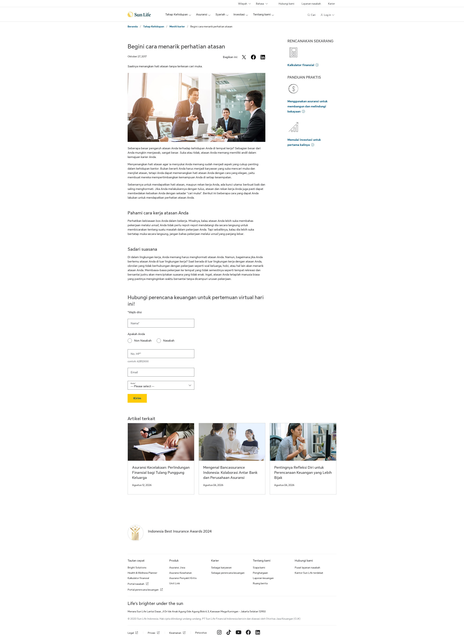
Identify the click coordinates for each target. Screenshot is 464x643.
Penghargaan (260, 572)
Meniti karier (177, 26)
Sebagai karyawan (221, 567)
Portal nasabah (136, 583)
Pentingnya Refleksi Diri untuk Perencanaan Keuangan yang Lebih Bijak (303, 472)
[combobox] (161, 385)
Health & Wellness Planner (142, 572)
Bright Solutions (137, 567)
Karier (331, 3)
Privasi (151, 633)
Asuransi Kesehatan (180, 572)
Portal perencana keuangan (143, 589)
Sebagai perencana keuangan (228, 572)
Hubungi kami (286, 3)
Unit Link (174, 583)
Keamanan (175, 633)
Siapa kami (259, 567)
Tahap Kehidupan (153, 26)
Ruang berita (260, 583)
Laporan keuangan (263, 578)
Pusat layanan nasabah (307, 567)
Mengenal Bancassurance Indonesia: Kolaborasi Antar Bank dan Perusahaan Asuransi (230, 472)
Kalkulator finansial (300, 65)
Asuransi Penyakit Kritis (182, 578)
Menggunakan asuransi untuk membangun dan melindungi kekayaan (307, 106)
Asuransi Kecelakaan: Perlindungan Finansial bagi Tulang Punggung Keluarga (161, 472)
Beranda (133, 26)
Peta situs (201, 632)
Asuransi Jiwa (177, 567)
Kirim (137, 398)
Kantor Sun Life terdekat (309, 572)
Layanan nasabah (311, 3)
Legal (131, 633)
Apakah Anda (136, 334)
